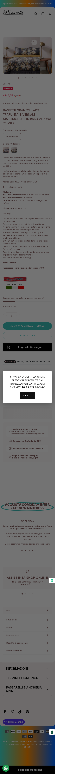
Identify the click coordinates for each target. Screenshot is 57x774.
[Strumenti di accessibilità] (52, 732)
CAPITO (27, 395)
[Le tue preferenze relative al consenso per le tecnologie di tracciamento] (52, 580)
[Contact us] (5, 768)
